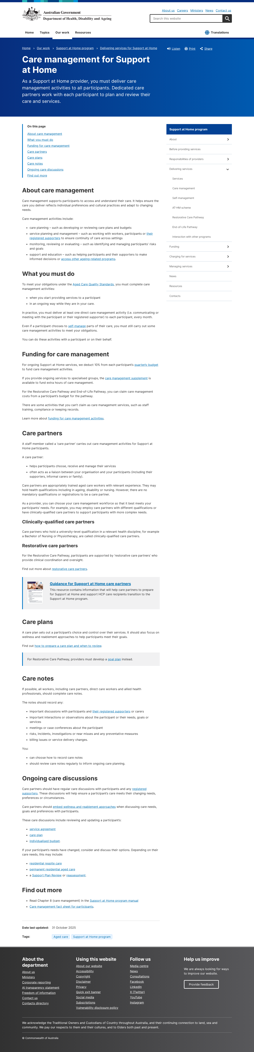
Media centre (139, 966)
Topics (44, 32)
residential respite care (46, 863)
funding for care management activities (76, 418)
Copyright (83, 976)
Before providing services (184, 149)
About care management (44, 134)
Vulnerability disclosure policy (97, 1008)
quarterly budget (146, 365)
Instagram (137, 1002)
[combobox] (186, 18)
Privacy (81, 987)
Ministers (196, 10)
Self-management (183, 197)
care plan (36, 835)
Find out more (37, 175)
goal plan (114, 659)
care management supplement (126, 378)
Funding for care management (48, 146)
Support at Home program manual (114, 900)
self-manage (77, 326)
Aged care (61, 937)
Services (177, 178)
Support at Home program (75, 48)
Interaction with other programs (191, 236)
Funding (174, 246)
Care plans (34, 157)
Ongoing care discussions (45, 169)
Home (29, 32)
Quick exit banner (88, 992)
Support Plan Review (47, 875)
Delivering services (180, 168)
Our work (62, 32)
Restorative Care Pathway (188, 217)
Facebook (137, 981)
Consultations (139, 976)
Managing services (180, 266)
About (173, 139)
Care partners (37, 151)
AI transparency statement (40, 987)
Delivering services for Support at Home (128, 48)
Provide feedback (201, 984)
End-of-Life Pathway (184, 227)
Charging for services (182, 256)
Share (208, 48)
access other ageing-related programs (88, 259)
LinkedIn (136, 987)
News (209, 10)
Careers (182, 10)
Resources (83, 32)
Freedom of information (39, 993)
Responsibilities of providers (186, 159)
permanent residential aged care (52, 869)
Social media (85, 997)
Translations (220, 32)
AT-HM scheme (181, 207)
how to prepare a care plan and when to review (68, 646)
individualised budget (45, 841)
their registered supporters (111, 711)
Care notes (35, 163)
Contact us (223, 10)
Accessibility (85, 971)
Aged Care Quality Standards (93, 284)
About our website (89, 966)
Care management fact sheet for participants (61, 906)
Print (192, 48)
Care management (183, 188)
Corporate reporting (36, 982)
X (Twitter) (137, 992)
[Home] (66, 14)
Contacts (174, 295)
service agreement (43, 829)
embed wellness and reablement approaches (84, 807)
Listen (176, 48)
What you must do (40, 140)
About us (168, 10)
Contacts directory (35, 1003)
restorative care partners (69, 569)
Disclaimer (83, 981)
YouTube (136, 997)
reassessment (76, 875)
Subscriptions (85, 1002)
